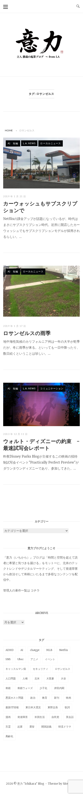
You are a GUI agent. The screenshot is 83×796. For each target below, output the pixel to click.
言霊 (8, 726)
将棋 (8, 688)
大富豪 (50, 678)
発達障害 (22, 717)
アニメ (34, 659)
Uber (20, 659)
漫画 (8, 717)
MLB (49, 650)
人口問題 (11, 678)
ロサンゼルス (62, 668)
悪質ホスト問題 (14, 697)
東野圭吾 (53, 707)
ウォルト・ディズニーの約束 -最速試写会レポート (41, 444)
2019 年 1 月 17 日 (14, 326)
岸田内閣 (59, 688)
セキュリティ (40, 668)
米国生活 (39, 717)
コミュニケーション (51, 388)
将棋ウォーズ (25, 688)
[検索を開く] (78, 6)
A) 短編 (13, 143)
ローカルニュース (50, 143)
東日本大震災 (33, 707)
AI (21, 650)
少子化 (43, 688)
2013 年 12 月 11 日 (15, 434)
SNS (8, 659)
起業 (20, 726)
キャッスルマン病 (16, 668)
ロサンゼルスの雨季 (27, 333)
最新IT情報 (12, 707)
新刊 (56, 697)
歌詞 (67, 707)
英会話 (70, 717)
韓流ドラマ (64, 726)
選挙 (31, 726)
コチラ (35, 590)
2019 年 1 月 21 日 (14, 196)
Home (9, 130)
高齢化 (9, 736)
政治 (32, 697)
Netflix (63, 650)
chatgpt (34, 650)
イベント (50, 659)
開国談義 (46, 726)
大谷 (63, 678)
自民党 (55, 717)
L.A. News (29, 143)
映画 (68, 697)
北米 (37, 678)
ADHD (10, 650)
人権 (25, 678)
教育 (44, 697)
